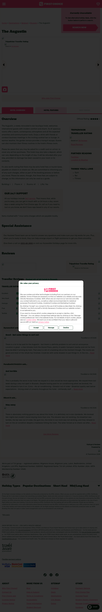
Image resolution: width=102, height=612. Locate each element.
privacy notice (43, 322)
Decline (66, 328)
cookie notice (31, 320)
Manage (51, 328)
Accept (36, 328)
